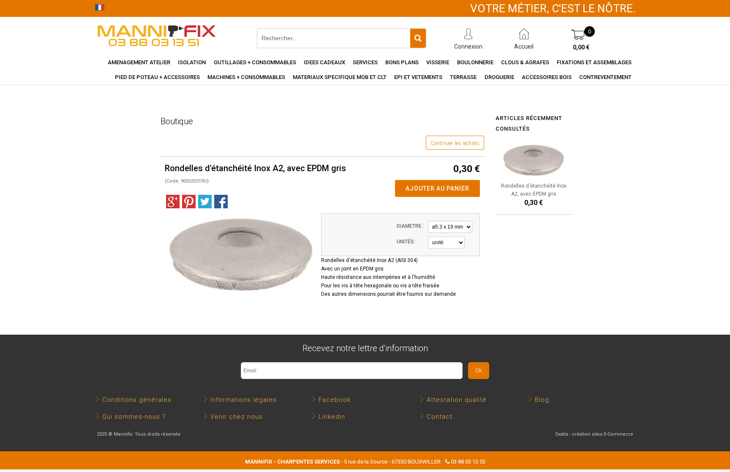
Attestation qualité (457, 400)
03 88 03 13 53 (468, 461)
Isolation (192, 62)
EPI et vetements (418, 77)
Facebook (335, 400)
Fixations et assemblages (594, 62)
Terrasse (463, 77)
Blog (542, 400)
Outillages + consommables (255, 62)
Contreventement (605, 77)
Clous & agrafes (525, 62)
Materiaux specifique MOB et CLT (340, 77)
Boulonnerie (475, 62)
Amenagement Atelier (139, 62)
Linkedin (332, 416)
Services (365, 62)
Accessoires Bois (547, 77)
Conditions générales (137, 400)
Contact (439, 416)
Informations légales (243, 400)
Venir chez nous (236, 416)
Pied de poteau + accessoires (157, 77)
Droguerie (499, 77)
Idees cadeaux (324, 62)
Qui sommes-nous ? (134, 416)
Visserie (437, 62)
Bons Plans (402, 62)
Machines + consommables (246, 77)
